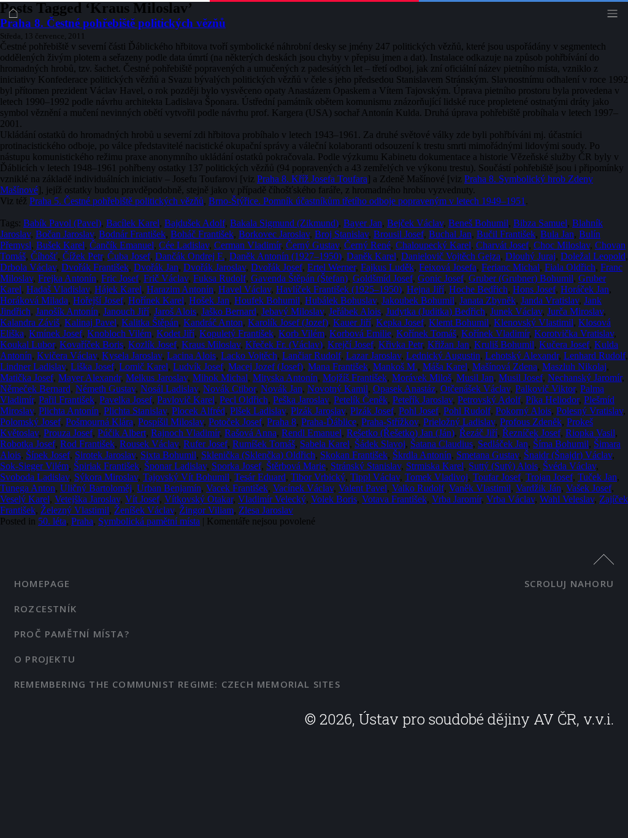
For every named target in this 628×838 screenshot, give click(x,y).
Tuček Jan (597, 477)
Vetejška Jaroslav (87, 499)
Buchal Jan (450, 234)
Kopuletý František (236, 333)
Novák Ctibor (229, 388)
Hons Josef (534, 289)
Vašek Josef (588, 488)
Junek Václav (516, 311)
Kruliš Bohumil (504, 344)
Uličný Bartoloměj (96, 488)
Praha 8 (281, 422)
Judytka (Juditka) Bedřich (435, 311)
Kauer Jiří (352, 322)
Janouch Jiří (126, 311)
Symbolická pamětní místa (149, 521)
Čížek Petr (82, 256)
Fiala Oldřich (570, 267)
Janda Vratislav (550, 300)
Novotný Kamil (337, 388)
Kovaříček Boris (91, 344)
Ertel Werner (331, 267)
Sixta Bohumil (168, 455)
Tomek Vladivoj (436, 477)
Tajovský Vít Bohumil (186, 477)
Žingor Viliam (206, 510)
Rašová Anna (250, 433)
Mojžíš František (355, 377)
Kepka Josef (400, 322)
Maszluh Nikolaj (574, 366)
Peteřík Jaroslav (422, 399)
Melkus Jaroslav (157, 377)
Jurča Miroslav (575, 311)
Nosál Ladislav (169, 388)
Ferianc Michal (510, 267)
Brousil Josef (398, 234)
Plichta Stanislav (135, 411)
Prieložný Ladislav (459, 422)
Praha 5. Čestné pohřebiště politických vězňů (116, 201)
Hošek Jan (209, 300)
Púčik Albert (122, 433)
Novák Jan (281, 388)
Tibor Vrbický (318, 477)
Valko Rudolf (418, 488)
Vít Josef (142, 499)
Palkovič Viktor (545, 388)
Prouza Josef (68, 433)
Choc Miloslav (562, 245)
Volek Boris (334, 499)
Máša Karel (445, 366)
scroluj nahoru (569, 583)
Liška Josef (92, 366)
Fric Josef (120, 278)
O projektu (44, 659)
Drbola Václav (28, 267)
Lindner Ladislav (33, 366)
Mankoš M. (395, 366)
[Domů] (16, 16)
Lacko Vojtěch (249, 355)
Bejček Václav (415, 223)
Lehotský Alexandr (522, 355)
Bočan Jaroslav (65, 234)
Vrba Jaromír (456, 499)
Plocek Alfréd (198, 411)
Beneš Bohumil (478, 223)
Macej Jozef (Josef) (265, 366)
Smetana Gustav (487, 455)
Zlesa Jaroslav (266, 510)
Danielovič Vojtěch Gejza (450, 256)
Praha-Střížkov (389, 422)
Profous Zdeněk (531, 422)
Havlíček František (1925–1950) (339, 289)
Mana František (338, 366)
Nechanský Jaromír (585, 377)
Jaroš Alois (175, 311)
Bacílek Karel (132, 223)
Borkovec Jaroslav (274, 234)
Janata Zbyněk (487, 300)
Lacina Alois (191, 355)
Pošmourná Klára (99, 422)
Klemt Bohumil (459, 322)
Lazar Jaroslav (373, 355)
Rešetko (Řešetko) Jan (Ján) (400, 433)
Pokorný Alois (523, 411)
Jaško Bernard (228, 311)
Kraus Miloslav (211, 344)
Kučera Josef (564, 344)
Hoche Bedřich (478, 289)
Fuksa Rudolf (219, 278)
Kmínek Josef (55, 333)
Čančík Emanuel (122, 245)
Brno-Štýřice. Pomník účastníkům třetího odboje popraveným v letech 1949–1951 (367, 201)
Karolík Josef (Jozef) (288, 322)
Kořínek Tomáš (426, 333)
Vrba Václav (510, 499)
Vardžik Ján (538, 488)
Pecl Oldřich (244, 399)
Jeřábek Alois (355, 311)
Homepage (42, 583)
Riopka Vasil (590, 433)
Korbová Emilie (360, 333)
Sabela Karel (325, 444)
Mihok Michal (220, 377)
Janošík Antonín (67, 311)
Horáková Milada (34, 300)
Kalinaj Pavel (90, 322)
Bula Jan (557, 234)
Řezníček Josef (531, 433)
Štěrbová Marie (296, 466)
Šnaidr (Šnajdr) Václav (568, 455)
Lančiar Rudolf (311, 355)
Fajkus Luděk (387, 267)
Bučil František (506, 234)
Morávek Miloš (421, 377)
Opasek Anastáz (404, 388)
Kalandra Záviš (29, 322)
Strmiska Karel (435, 466)
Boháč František (202, 234)
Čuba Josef (128, 256)
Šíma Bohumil (561, 444)
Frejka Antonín (67, 278)
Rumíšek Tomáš (263, 444)
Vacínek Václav (303, 488)
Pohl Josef (418, 411)
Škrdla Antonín (421, 455)
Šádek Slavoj (379, 444)
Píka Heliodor (552, 399)
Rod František (87, 444)
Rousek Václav (149, 444)
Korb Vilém (301, 333)
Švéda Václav (569, 466)
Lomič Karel (143, 366)
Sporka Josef (236, 466)
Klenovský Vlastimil (533, 322)
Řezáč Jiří (478, 433)
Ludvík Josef (198, 366)
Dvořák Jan (156, 267)
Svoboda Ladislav (34, 477)
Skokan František (354, 455)
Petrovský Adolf (489, 399)
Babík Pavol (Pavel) (62, 223)
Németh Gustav (105, 388)
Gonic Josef (441, 278)
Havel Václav (244, 289)
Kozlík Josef (152, 344)
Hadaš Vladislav (58, 289)
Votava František (394, 499)
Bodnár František (132, 234)
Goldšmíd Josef (383, 278)
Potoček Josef (235, 422)
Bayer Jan (362, 223)
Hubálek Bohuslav (341, 300)
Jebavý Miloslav (292, 311)
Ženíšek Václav (144, 510)
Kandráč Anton (213, 322)
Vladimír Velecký (272, 499)
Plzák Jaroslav (318, 411)
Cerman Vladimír (247, 245)
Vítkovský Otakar (198, 499)
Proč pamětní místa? (71, 634)
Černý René (367, 245)
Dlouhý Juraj (530, 256)
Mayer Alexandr (89, 377)
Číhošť (44, 256)
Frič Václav (166, 278)
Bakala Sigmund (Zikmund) (284, 223)
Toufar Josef (497, 477)
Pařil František (66, 399)
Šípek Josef (48, 455)
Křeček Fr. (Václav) (284, 344)
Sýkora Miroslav (106, 477)
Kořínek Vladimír (495, 333)
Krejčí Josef (350, 344)
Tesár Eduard (260, 477)
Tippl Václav (375, 477)
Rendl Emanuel (311, 433)
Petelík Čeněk (361, 399)
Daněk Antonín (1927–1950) (285, 256)
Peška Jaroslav (301, 399)
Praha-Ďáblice (328, 422)
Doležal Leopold (593, 256)
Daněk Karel (371, 256)
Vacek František (237, 488)
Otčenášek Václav (475, 388)
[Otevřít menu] (615, 16)
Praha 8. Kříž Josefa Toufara (312, 179)
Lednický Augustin (443, 355)
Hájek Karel (118, 289)
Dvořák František (95, 267)
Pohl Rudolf (467, 411)
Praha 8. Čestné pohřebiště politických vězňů (113, 23)
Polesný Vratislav (589, 411)
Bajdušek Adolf (194, 223)
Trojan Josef (549, 477)
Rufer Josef (205, 444)
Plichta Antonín (69, 411)
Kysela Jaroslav (132, 355)
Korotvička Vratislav (574, 333)
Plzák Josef (372, 411)
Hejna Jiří (425, 289)
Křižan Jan (448, 344)
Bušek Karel (60, 245)
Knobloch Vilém (119, 333)
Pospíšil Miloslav (171, 422)
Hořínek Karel (156, 300)
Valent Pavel (363, 488)
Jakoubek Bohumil (417, 300)
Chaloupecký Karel (433, 245)
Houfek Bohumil (267, 300)
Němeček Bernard (35, 388)
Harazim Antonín (180, 289)
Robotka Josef (27, 444)
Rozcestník (45, 608)
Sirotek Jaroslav (105, 455)
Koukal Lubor (27, 344)
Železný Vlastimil (74, 510)
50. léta (52, 521)
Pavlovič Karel (186, 399)
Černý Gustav (312, 245)
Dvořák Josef (276, 267)
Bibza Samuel (540, 223)
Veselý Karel (25, 499)
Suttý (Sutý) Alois (503, 466)
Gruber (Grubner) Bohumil (521, 278)
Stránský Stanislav (366, 466)
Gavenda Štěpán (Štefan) (299, 278)
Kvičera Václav (67, 355)
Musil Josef (521, 377)
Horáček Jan (585, 289)
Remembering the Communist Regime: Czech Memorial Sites (177, 684)
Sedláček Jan (503, 444)
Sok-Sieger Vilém (34, 466)
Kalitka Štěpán (149, 322)
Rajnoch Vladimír (185, 433)
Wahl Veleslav (567, 499)
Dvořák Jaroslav (214, 267)
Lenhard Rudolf (595, 355)
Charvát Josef (502, 245)
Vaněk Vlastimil (480, 488)
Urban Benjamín (169, 488)
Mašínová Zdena (504, 366)
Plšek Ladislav (258, 411)
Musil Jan (475, 377)
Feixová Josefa (448, 267)
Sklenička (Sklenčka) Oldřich (258, 455)
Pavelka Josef (125, 399)
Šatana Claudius (441, 444)
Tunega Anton (27, 488)
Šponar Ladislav (175, 466)
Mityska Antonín (285, 377)
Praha (82, 521)
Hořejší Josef (98, 300)
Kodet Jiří (175, 333)
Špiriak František (106, 466)
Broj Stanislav (342, 234)
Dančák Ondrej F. (189, 256)
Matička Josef (26, 377)
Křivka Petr (400, 344)
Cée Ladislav (184, 245)
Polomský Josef (30, 422)
